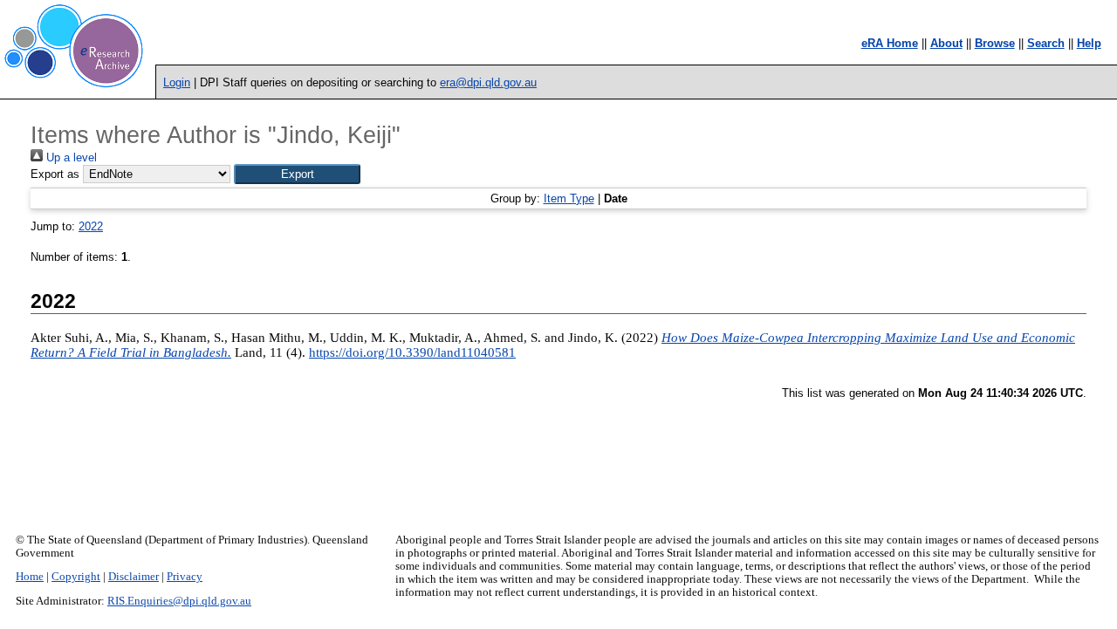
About (946, 43)
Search (1046, 43)
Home (30, 577)
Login (176, 82)
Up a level (70, 157)
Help (1089, 43)
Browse (995, 43)
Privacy (184, 577)
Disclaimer (133, 577)
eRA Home (889, 43)
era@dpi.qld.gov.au (488, 82)
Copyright (75, 577)
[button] (297, 174)
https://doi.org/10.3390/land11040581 (412, 352)
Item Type (569, 198)
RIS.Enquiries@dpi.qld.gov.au (179, 601)
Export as (55, 174)
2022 (91, 226)
